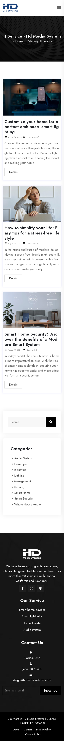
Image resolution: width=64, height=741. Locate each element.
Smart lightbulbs (32, 616)
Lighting (19, 475)
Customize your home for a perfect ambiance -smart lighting (31, 126)
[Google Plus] (40, 588)
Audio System (23, 458)
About (16, 729)
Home (19, 41)
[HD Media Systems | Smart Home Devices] (10, 7)
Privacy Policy (43, 729)
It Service (20, 470)
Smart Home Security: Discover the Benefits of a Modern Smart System (30, 339)
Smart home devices (32, 610)
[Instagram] (31, 588)
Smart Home (22, 493)
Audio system (32, 630)
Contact (28, 729)
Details (13, 172)
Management (22, 481)
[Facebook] (22, 588)
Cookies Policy (33, 734)
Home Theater (32, 623)
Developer (21, 464)
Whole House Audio (27, 504)
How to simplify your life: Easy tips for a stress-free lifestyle (32, 233)
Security (19, 487)
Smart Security (23, 498)
